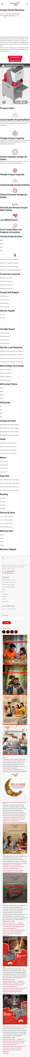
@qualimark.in (9, 921)
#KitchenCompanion (8, 771)
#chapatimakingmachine (17, 926)
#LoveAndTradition (18, 870)
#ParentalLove (7, 866)
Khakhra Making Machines (9, 582)
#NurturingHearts (7, 870)
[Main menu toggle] (2, 3)
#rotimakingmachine (20, 930)
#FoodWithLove (13, 821)
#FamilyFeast (13, 817)
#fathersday (17, 771)
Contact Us (5, 601)
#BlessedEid (6, 821)
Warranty (4, 596)
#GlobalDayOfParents (8, 865)
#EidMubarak (6, 817)
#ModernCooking (7, 933)
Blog (3, 592)
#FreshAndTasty (16, 933)
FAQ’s (3, 589)
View (4, 757)
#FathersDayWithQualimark (10, 768)
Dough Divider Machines (8, 584)
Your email (5, 615)
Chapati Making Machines (9, 580)
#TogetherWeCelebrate (17, 866)
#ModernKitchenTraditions (10, 822)
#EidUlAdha (16, 814)
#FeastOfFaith (6, 815)
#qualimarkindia (7, 925)
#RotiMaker (6, 935)
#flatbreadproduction (8, 932)
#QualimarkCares (13, 868)
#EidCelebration (22, 822)
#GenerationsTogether (17, 872)
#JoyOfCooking (21, 817)
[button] (27, 4)
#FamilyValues (6, 872)
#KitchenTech (18, 932)
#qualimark (21, 923)
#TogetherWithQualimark (18, 815)
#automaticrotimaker (8, 930)
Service (4, 599)
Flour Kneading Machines (8, 587)
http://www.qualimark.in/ (9, 923)
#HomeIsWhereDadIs (8, 769)
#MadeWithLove (19, 769)
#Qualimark (24, 771)
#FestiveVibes (20, 819)
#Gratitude (6, 868)
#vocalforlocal (6, 926)
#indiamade (22, 925)
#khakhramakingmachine (10, 928)
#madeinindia (15, 925)
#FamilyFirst (18, 865)
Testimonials (5, 594)
